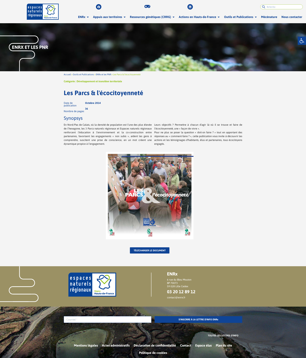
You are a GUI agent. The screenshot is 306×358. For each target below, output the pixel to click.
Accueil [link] (67, 74)
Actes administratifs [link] (116, 345)
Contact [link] (185, 345)
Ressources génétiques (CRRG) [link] (150, 17)
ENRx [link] (81, 17)
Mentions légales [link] (86, 345)
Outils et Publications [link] (238, 17)
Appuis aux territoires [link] (107, 17)
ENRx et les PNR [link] (103, 74)
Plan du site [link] (224, 345)
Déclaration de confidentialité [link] (155, 345)
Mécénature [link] (269, 17)
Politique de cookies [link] (153, 353)
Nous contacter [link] (291, 17)
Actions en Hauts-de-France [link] (197, 17)
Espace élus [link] (203, 345)
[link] (302, 41)
